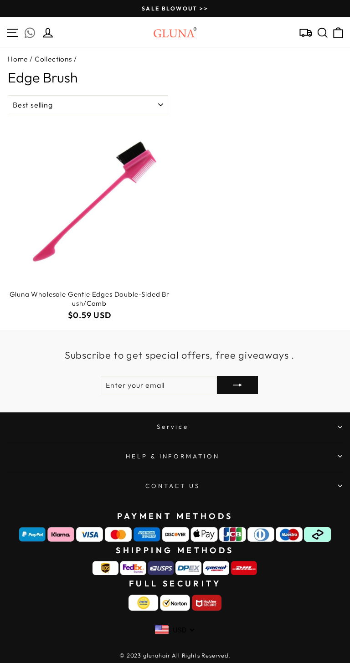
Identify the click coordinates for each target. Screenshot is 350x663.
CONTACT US (172, 485)
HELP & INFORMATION (173, 456)
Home (18, 59)
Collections (53, 59)
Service (173, 426)
